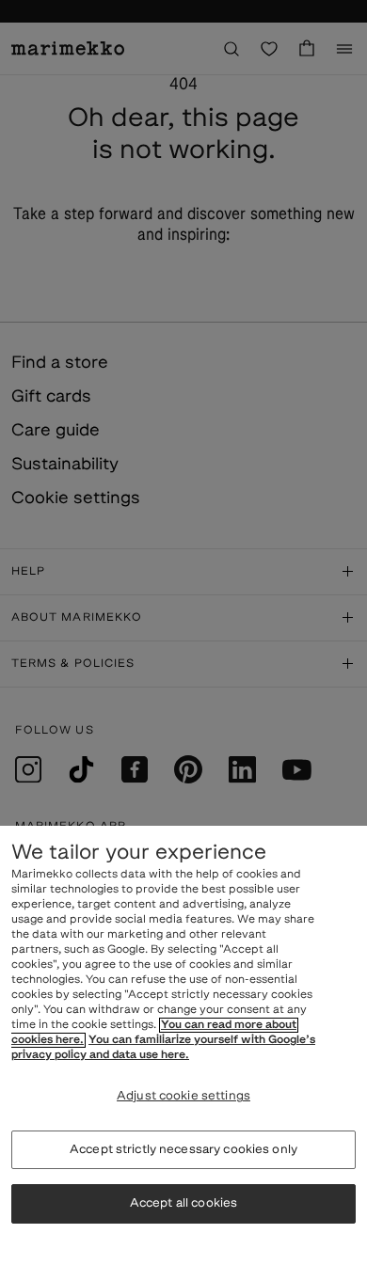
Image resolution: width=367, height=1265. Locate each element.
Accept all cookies (183, 1203)
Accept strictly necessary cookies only (183, 1150)
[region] (183, 1045)
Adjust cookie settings (183, 1096)
